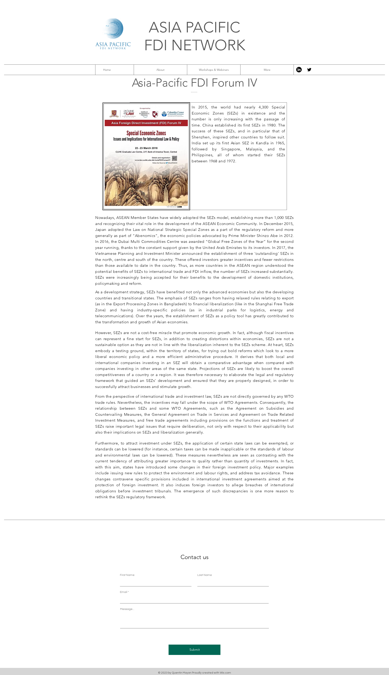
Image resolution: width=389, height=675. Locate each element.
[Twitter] (309, 69)
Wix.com (225, 672)
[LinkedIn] (299, 69)
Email (123, 592)
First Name (127, 575)
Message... (127, 609)
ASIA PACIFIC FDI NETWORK (194, 36)
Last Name (204, 575)
